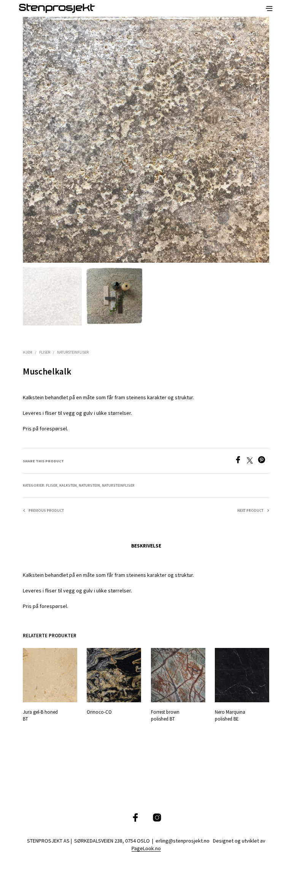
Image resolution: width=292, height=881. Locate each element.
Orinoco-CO (99, 712)
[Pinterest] (263, 461)
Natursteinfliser (73, 352)
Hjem (27, 352)
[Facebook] (240, 461)
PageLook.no (146, 849)
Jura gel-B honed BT (40, 715)
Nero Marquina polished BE (230, 715)
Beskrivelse (146, 546)
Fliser (44, 352)
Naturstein (89, 485)
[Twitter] (252, 461)
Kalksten (68, 485)
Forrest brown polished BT (165, 715)
